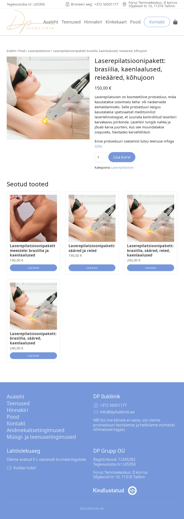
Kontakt (157, 22)
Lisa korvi (121, 157)
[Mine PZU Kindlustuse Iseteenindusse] (115, 490)
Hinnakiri (93, 22)
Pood (135, 22)
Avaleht (50, 22)
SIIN (98, 146)
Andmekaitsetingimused (35, 430)
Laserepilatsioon (39, 51)
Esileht (11, 51)
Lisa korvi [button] (33, 267)
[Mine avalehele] (31, 22)
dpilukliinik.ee (92, 508)
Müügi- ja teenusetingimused (41, 436)
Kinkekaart (116, 22)
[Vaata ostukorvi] (175, 22)
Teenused (71, 22)
